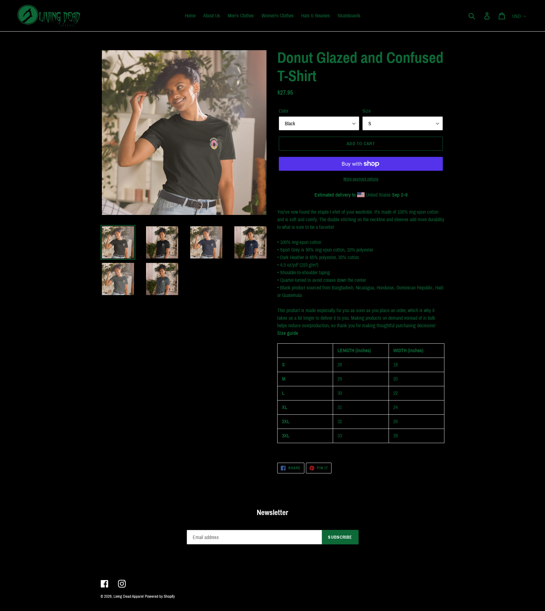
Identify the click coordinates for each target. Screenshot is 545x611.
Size (366, 111)
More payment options (360, 179)
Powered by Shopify (160, 596)
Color (283, 111)
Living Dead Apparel (129, 596)
